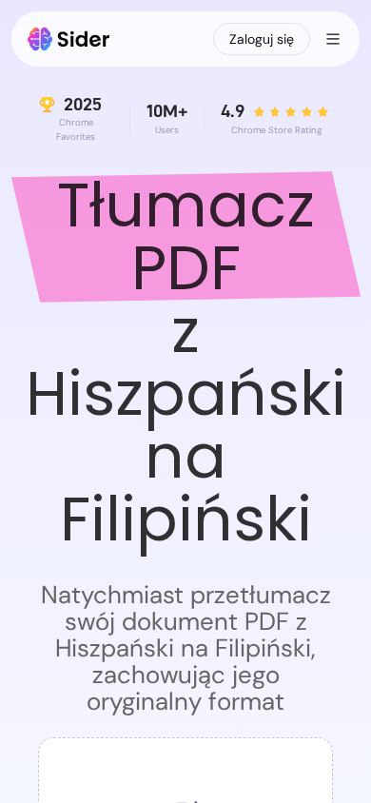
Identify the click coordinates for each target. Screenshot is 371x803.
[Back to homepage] (69, 39)
